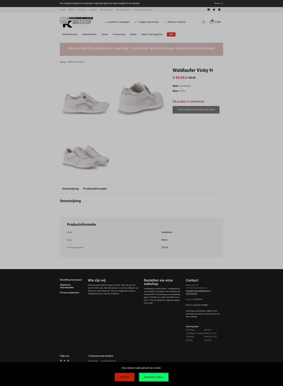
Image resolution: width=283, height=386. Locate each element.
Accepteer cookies (153, 377)
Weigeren (125, 377)
